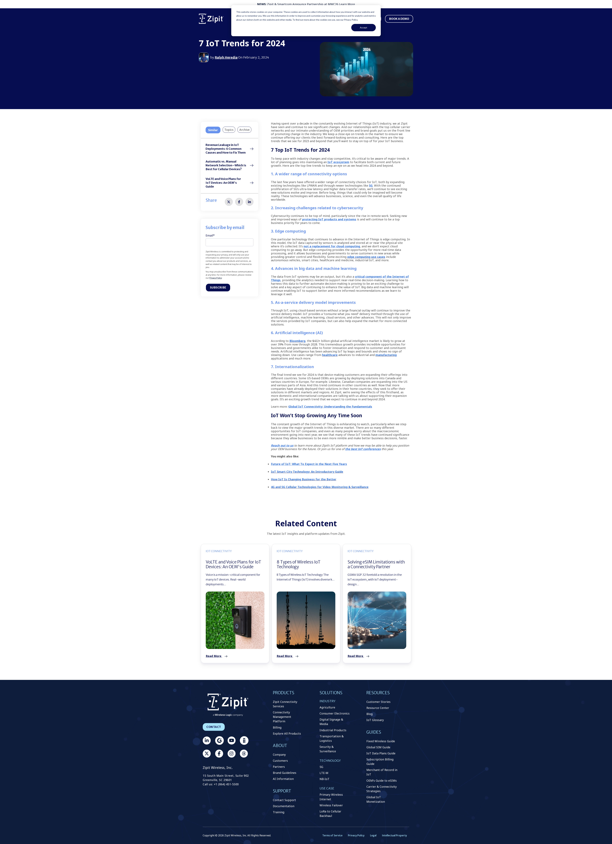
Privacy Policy (215, 278)
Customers (280, 761)
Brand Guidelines (284, 773)
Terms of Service (332, 835)
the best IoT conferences (363, 449)
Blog (369, 714)
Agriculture (327, 707)
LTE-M (324, 773)
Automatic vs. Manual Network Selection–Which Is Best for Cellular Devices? (226, 165)
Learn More (347, 4)
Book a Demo (399, 19)
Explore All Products (287, 733)
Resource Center (377, 708)
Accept (363, 27)
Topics (228, 130)
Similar (213, 130)
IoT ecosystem (338, 162)
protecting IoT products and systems (329, 219)
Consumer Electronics (335, 713)
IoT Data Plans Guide (380, 753)
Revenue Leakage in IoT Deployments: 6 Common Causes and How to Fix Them (226, 148)
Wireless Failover (331, 805)
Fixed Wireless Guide (380, 741)
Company (279, 754)
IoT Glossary (375, 720)
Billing (277, 727)
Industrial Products (333, 730)
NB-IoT (324, 779)
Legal (373, 835)
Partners (279, 767)
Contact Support (284, 800)
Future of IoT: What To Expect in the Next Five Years (309, 464)
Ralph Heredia (226, 57)
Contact (213, 727)
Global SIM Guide (378, 747)
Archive (244, 130)
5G (371, 185)
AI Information (283, 779)
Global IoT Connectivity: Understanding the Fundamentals (330, 406)
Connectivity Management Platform (282, 716)
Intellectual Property (394, 835)
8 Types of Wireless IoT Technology (299, 564)
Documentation (283, 806)
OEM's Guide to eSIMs (381, 780)
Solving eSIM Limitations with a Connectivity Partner (376, 564)
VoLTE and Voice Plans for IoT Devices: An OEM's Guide (223, 182)
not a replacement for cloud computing (332, 246)
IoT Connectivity (219, 551)
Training (278, 812)
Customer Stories (378, 702)
